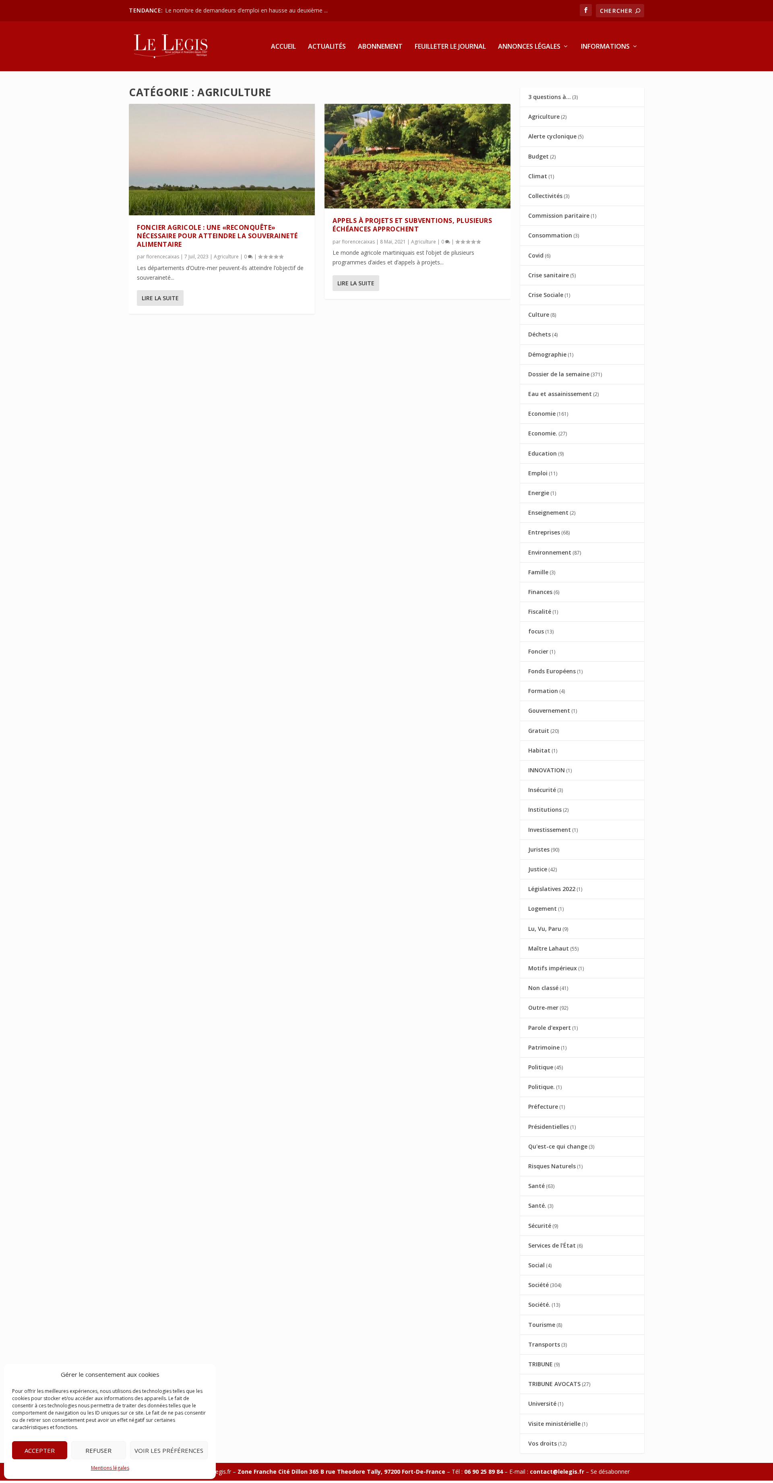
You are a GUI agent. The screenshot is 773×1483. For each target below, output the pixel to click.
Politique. (541, 1087)
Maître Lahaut (548, 948)
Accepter (40, 1450)
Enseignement (548, 512)
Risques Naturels (552, 1166)
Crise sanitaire (548, 275)
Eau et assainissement (560, 394)
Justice (537, 869)
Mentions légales (110, 1467)
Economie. (542, 433)
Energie (538, 493)
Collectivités (545, 196)
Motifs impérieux (552, 968)
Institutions (545, 809)
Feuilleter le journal (450, 47)
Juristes (539, 849)
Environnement (549, 552)
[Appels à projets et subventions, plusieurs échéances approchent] (417, 156)
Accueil (283, 47)
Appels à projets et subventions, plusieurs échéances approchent (412, 224)
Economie (542, 413)
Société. (539, 1304)
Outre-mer (543, 1007)
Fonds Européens (552, 671)
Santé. (537, 1205)
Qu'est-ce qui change (557, 1146)
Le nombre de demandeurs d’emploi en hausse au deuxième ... (246, 10)
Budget (538, 156)
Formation (543, 691)
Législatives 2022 (551, 889)
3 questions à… (549, 97)
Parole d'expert (549, 1027)
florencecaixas (162, 256)
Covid (536, 255)
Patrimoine (544, 1047)
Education (542, 453)
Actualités (327, 47)
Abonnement (380, 47)
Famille (538, 572)
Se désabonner (610, 1471)
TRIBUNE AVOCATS (554, 1384)
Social (536, 1265)
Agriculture (226, 256)
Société (538, 1285)
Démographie (547, 354)
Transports (544, 1344)
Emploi (538, 473)
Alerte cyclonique (552, 136)
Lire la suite (160, 298)
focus (536, 631)
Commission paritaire (558, 215)
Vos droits (542, 1443)
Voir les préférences (168, 1450)
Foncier (538, 651)
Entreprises (544, 532)
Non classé (543, 988)
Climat (537, 176)
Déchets (539, 334)
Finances (540, 592)
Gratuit (538, 730)
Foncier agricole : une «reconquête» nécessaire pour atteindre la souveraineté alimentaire (217, 236)
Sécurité (539, 1225)
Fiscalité (539, 611)
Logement (542, 908)
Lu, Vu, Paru (544, 928)
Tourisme (541, 1324)
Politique (540, 1067)
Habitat (539, 750)
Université (542, 1403)
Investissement (549, 829)
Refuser (98, 1450)
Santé (536, 1186)
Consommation (550, 235)
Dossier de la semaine (558, 374)
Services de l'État (552, 1245)
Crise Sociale (545, 295)
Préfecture (543, 1106)
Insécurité (542, 790)
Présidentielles (548, 1126)
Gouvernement (549, 710)
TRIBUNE (540, 1364)
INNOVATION (546, 770)
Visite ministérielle (554, 1423)
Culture (538, 314)
